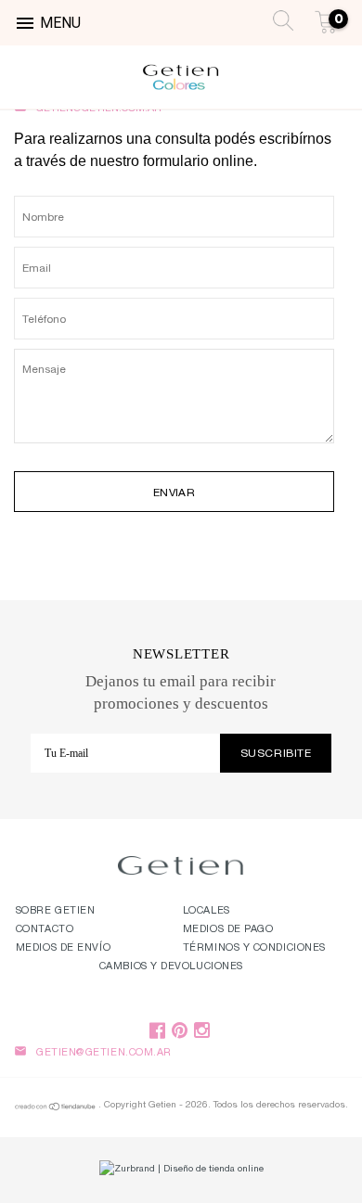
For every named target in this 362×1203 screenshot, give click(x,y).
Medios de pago (228, 930)
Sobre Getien (56, 911)
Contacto (44, 930)
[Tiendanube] (55, 1109)
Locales (206, 911)
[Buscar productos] (278, 18)
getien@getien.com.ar (104, 1053)
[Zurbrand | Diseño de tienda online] (181, 1170)
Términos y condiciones (254, 948)
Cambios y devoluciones (171, 967)
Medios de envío (63, 948)
